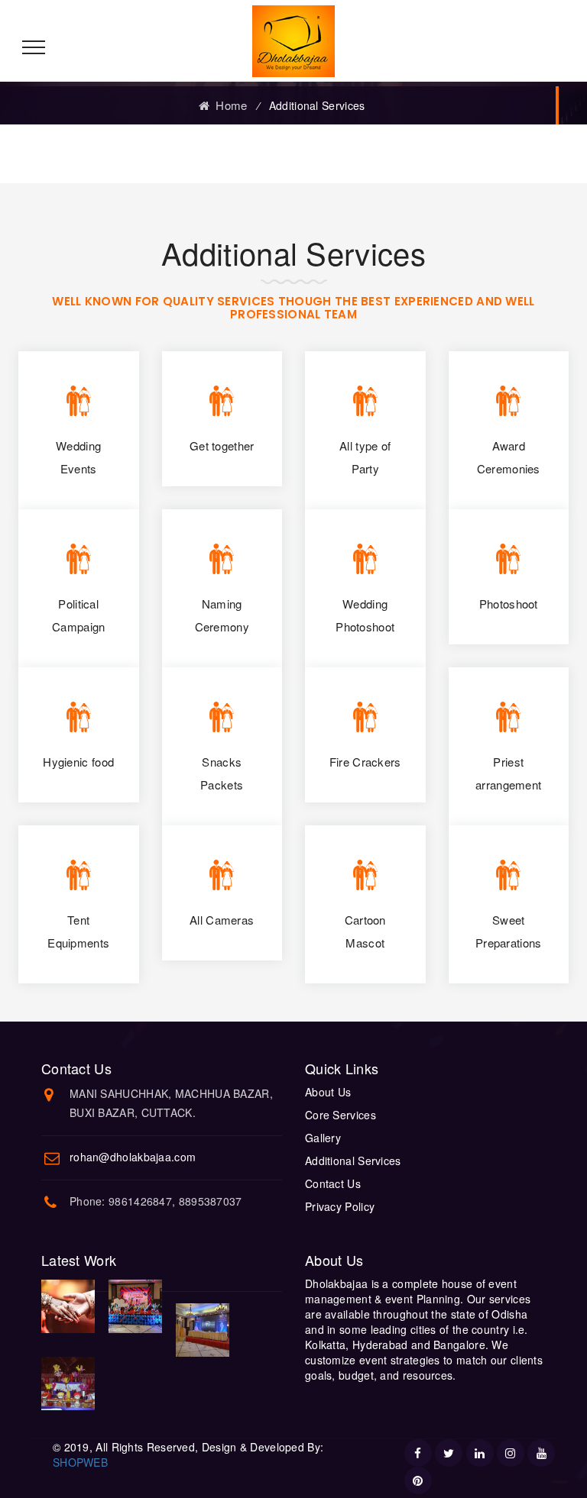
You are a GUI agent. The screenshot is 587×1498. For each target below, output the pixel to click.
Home (228, 105)
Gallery (323, 1137)
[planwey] (293, 39)
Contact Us (333, 1183)
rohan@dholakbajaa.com (133, 1156)
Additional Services (353, 1160)
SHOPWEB (80, 1462)
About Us (328, 1091)
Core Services (340, 1114)
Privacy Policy (340, 1206)
